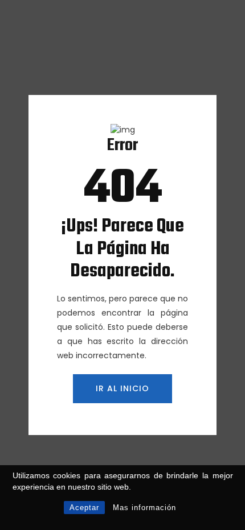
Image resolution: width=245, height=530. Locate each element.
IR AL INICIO (122, 388)
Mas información (144, 507)
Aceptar (84, 507)
